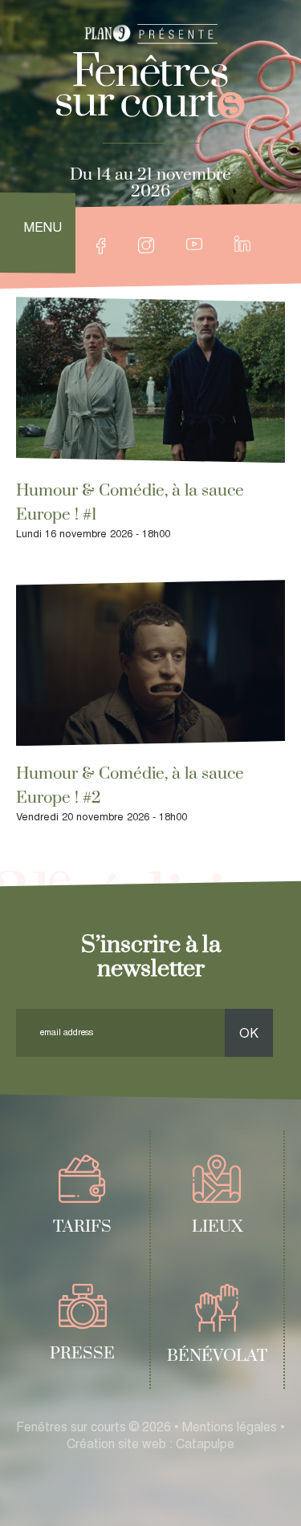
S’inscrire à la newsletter (151, 957)
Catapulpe (205, 1445)
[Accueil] (150, 86)
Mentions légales (229, 1428)
